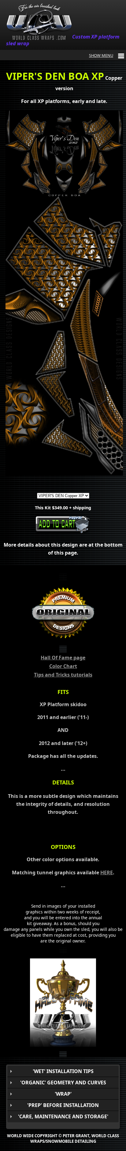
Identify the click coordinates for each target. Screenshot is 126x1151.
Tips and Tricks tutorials (63, 674)
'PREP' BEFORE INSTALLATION (63, 1105)
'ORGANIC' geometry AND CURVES (63, 1082)
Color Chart (63, 666)
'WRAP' (63, 1093)
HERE (106, 872)
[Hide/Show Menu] (106, 55)
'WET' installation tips (63, 1071)
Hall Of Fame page (63, 657)
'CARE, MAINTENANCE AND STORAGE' (63, 1116)
